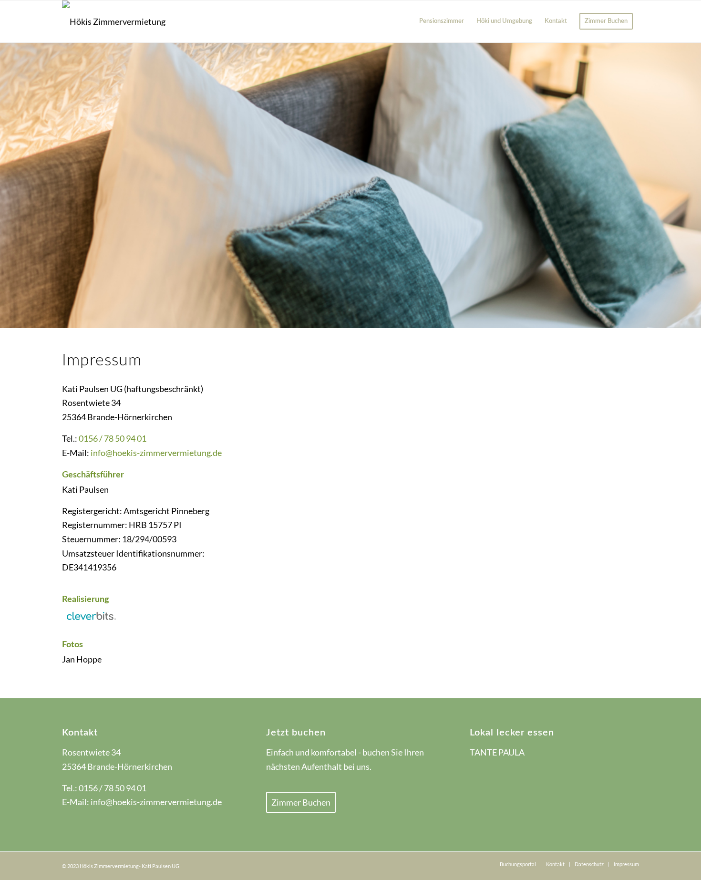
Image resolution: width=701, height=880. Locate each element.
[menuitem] (441, 21)
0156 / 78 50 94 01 (112, 438)
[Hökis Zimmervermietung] (113, 21)
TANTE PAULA (497, 752)
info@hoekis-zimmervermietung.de (156, 452)
